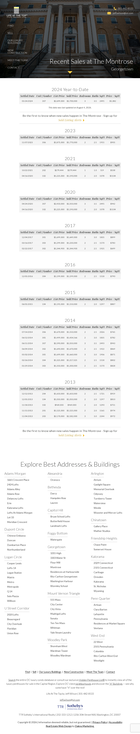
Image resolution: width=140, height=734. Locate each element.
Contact (13, 67)
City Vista (55, 609)
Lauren (54, 502)
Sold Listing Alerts (70, 120)
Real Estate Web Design (59, 726)
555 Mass (55, 599)
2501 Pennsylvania (104, 646)
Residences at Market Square (109, 623)
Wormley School (59, 586)
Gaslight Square (102, 484)
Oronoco (55, 479)
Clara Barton (100, 609)
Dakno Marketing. (84, 726)
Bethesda (54, 487)
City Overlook (14, 623)
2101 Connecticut (103, 567)
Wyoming (99, 591)
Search (12, 680)
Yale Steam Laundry (60, 632)
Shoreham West (58, 646)
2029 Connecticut (103, 563)
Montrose (55, 567)
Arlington (97, 473)
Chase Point (100, 544)
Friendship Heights (104, 538)
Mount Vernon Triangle (64, 593)
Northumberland (16, 549)
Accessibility (115, 722)
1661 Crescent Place (18, 479)
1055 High (55, 553)
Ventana (98, 628)
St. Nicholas (100, 586)
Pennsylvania (101, 618)
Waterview (99, 503)
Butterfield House (60, 521)
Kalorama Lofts (15, 507)
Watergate (56, 539)
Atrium (97, 479)
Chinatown (98, 520)
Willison (11, 600)
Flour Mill (55, 562)
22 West (98, 641)
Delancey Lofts (15, 498)
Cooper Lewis (14, 563)
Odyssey (98, 493)
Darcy (53, 493)
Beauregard (13, 619)
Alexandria (55, 473)
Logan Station (14, 572)
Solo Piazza (13, 596)
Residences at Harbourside (64, 571)
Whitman (55, 627)
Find (11, 25)
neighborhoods (83, 683)
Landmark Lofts (58, 525)
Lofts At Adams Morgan (19, 512)
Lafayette (99, 614)
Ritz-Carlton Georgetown (63, 576)
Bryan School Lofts (60, 516)
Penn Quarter (100, 598)
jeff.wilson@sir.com (123, 13)
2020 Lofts (13, 614)
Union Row (12, 633)
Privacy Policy (100, 722)
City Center (56, 604)
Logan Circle (13, 557)
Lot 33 (10, 517)
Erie (9, 503)
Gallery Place (101, 526)
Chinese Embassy (16, 535)
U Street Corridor (17, 608)
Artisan (97, 604)
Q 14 (9, 591)
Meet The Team (17, 60)
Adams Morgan (15, 473)
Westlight (99, 660)
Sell (10, 32)
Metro (10, 582)
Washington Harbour (61, 581)
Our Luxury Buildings (15, 41)
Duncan (11, 540)
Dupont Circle (14, 529)
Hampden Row (58, 498)
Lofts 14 (11, 568)
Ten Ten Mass (57, 623)
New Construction (17, 51)
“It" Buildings (116, 683)
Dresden (98, 577)
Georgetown (56, 547)
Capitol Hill (55, 510)
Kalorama (97, 556)
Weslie (97, 507)
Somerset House (102, 549)
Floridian (11, 628)
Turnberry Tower (103, 498)
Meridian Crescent (17, 522)
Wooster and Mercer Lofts (108, 512)
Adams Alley (13, 489)
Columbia (99, 651)
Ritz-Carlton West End (106, 655)
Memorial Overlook (104, 489)
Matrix (10, 577)
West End (98, 635)
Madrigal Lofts (58, 613)
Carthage (99, 572)
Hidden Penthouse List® (92, 680)
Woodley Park (57, 640)
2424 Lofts (13, 484)
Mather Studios (102, 531)
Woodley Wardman (60, 655)
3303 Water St (58, 557)
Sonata (54, 618)
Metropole (13, 586)
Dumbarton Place (16, 545)
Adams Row (13, 493)
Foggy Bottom (58, 533)
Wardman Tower (59, 650)
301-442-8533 (125, 8)
